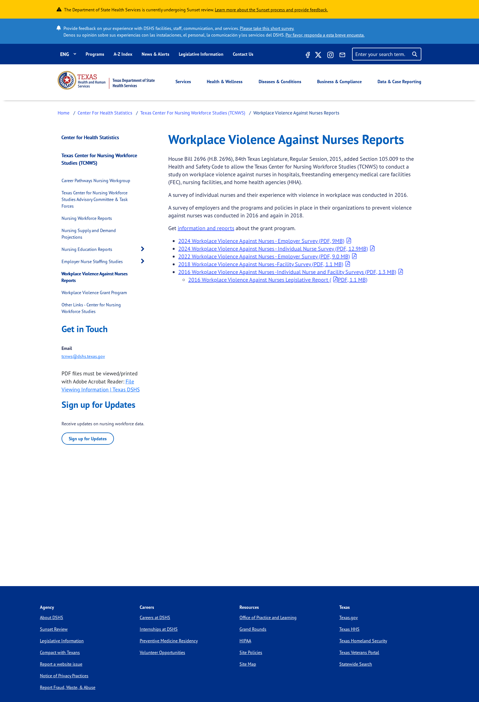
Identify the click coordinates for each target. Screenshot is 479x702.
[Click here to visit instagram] (330, 56)
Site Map (248, 664)
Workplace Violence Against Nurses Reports (95, 277)
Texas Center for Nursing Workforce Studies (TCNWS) (99, 159)
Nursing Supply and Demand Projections (89, 234)
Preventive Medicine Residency (169, 641)
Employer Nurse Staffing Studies (92, 261)
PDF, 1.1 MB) (353, 279)
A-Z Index (123, 54)
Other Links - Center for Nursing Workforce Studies (91, 308)
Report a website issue (61, 664)
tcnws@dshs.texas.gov (83, 356)
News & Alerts (155, 54)
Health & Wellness (225, 81)
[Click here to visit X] (318, 56)
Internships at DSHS (159, 629)
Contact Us (243, 54)
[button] (144, 249)
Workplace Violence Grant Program (94, 292)
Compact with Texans (60, 652)
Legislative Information (201, 54)
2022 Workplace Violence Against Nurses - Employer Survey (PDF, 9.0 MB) (264, 256)
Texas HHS (349, 629)
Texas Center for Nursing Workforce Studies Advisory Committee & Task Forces (95, 199)
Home (64, 113)
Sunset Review (54, 629)
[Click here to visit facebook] (307, 56)
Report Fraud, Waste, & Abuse (67, 687)
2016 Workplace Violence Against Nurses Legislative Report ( (259, 279)
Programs (95, 54)
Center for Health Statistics (90, 137)
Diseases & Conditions (280, 81)
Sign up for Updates (88, 438)
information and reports (206, 228)
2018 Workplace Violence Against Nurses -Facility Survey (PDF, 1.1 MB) (260, 264)
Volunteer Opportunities (162, 652)
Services (183, 81)
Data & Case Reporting (399, 81)
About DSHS (51, 617)
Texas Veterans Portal (359, 652)
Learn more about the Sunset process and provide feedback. (271, 9)
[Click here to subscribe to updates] (342, 56)
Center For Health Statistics (105, 113)
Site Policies (251, 652)
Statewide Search (355, 664)
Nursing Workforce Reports (87, 218)
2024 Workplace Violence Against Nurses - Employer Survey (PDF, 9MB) (261, 240)
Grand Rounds (253, 629)
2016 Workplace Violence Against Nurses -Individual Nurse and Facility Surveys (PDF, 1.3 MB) (287, 271)
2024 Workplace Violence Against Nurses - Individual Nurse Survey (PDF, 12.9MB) (273, 248)
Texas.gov (348, 617)
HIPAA (245, 641)
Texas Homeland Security (363, 641)
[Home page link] (106, 80)
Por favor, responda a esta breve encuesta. (325, 35)
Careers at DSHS (155, 617)
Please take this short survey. (267, 28)
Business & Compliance (339, 81)
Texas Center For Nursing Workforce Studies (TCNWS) (192, 113)
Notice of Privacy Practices (64, 675)
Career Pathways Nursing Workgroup (96, 180)
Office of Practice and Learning (268, 617)
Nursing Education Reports (87, 249)
